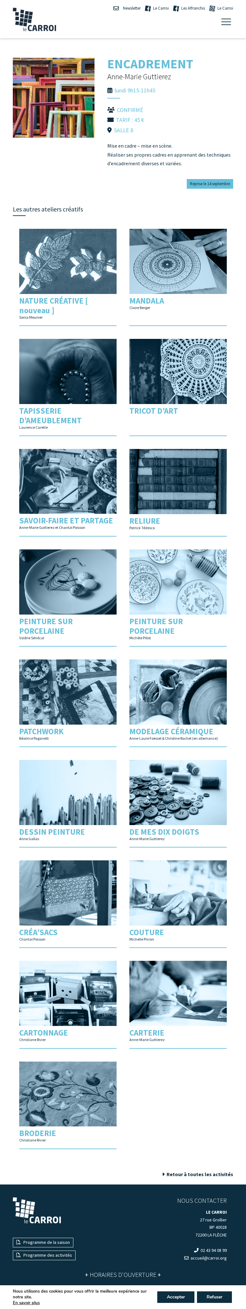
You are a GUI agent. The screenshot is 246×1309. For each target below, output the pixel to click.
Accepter (176, 1297)
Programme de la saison (46, 1242)
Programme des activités (47, 1255)
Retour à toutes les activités (199, 1174)
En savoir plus (26, 1303)
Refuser (214, 1297)
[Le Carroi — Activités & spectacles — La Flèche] (34, 19)
